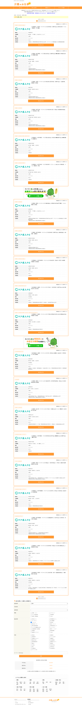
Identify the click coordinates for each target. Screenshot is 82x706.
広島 (30, 689)
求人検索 (16, 702)
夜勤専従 (51, 643)
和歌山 (37, 683)
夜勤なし (33, 643)
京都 (37, 682)
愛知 (43, 682)
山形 (63, 683)
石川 (24, 689)
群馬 (17, 684)
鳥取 (34, 690)
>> (44, 20)
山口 (37, 689)
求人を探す (34, 7)
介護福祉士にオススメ (35, 638)
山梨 (21, 690)
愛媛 (37, 690)
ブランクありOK (52, 636)
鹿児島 (50, 689)
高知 (37, 691)
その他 (51, 616)
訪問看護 (33, 630)
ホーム (20, 7)
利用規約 (29, 701)
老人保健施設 (52, 620)
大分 (47, 690)
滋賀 (30, 683)
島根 (30, 690)
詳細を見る (41, 44)
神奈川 (21, 682)
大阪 (30, 682)
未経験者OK (34, 636)
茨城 (21, 683)
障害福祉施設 (52, 630)
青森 (56, 683)
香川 (30, 691)
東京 (17, 682)
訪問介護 (51, 622)
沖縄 (47, 691)
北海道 (56, 682)
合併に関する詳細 (30, 13)
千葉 (17, 683)
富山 (17, 690)
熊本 (47, 689)
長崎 (43, 690)
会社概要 (29, 704)
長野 (21, 689)
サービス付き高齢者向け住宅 (36, 627)
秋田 (56, 684)
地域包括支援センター (53, 625)
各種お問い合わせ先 (51, 13)
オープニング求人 (34, 649)
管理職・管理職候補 (35, 616)
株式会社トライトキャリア (40, 13)
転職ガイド (47, 7)
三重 (43, 683)
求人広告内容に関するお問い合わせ (20, 704)
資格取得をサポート (53, 641)
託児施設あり (34, 648)
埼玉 (24, 682)
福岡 (43, 689)
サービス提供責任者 (35, 614)
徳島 (34, 691)
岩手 (60, 683)
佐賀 (43, 691)
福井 (24, 690)
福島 (63, 682)
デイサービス (34, 622)
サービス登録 (61, 7)
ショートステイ (52, 627)
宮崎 (50, 690)
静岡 (47, 682)
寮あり (33, 646)
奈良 (34, 683)
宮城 (60, 682)
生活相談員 (52, 614)
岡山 (34, 689)
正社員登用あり (52, 648)
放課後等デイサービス (35, 632)
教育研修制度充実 (34, 641)
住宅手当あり (52, 646)
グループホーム (34, 620)
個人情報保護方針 (31, 702)
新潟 (17, 689)
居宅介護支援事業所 (35, 625)
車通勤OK (51, 638)
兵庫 (34, 682)
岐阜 (50, 682)
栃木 (24, 683)
